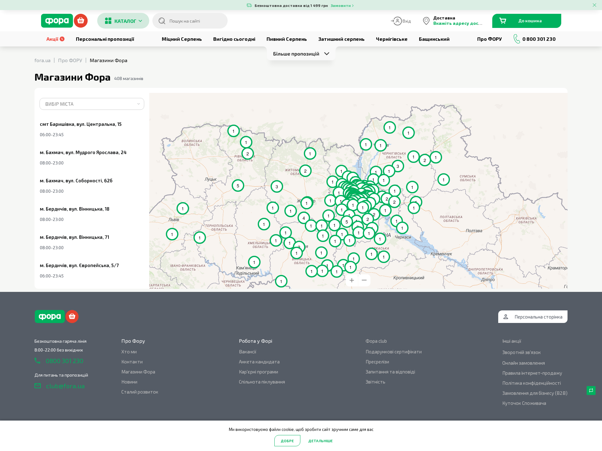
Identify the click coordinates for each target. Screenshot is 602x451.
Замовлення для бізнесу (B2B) (535, 393)
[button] (378, 192)
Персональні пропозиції (105, 39)
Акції (52, 39)
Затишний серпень (341, 39)
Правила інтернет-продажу (532, 373)
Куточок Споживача (524, 403)
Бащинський (434, 39)
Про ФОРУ (489, 39)
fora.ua (42, 60)
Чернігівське (392, 39)
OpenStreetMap (535, 95)
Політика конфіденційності (531, 383)
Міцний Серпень (182, 39)
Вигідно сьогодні (234, 39)
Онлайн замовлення (523, 363)
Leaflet (514, 95)
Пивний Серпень (287, 39)
